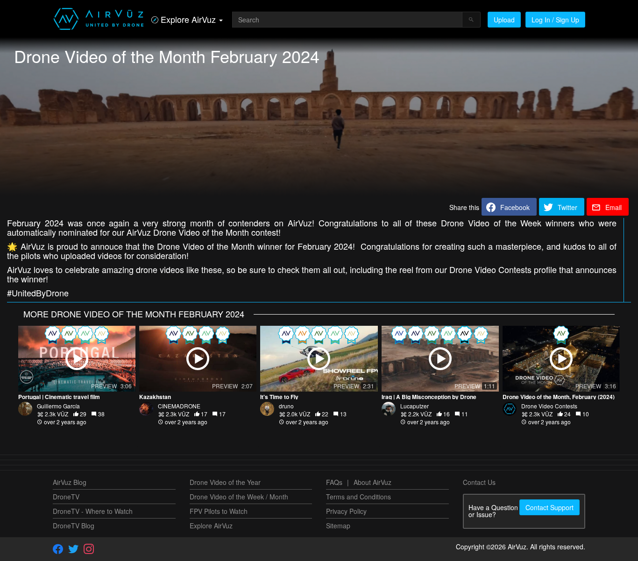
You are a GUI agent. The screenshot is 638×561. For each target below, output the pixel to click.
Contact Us (479, 482)
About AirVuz (372, 482)
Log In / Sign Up (555, 19)
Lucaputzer (414, 406)
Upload (504, 19)
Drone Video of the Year (225, 482)
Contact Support (549, 507)
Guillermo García (58, 406)
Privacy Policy (346, 511)
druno (286, 406)
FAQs (334, 482)
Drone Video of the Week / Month (239, 496)
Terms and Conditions (358, 496)
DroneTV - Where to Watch (93, 511)
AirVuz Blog (69, 482)
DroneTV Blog (73, 525)
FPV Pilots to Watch (219, 511)
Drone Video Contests (549, 406)
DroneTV (66, 496)
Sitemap (338, 525)
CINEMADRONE (179, 406)
